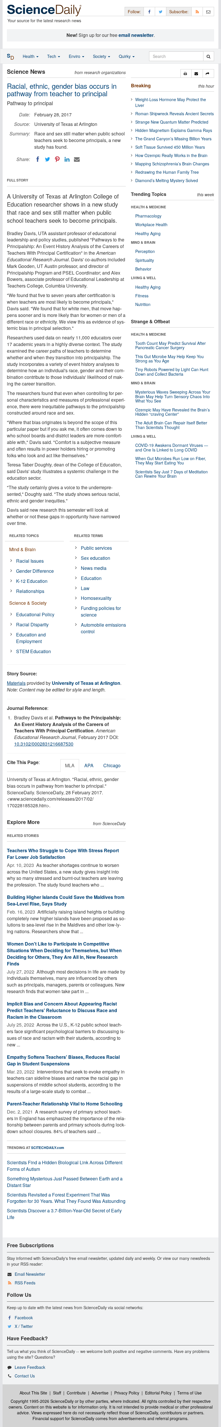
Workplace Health (151, 224)
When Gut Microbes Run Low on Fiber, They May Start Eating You (170, 460)
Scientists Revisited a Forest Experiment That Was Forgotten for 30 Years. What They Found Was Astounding (66, 1198)
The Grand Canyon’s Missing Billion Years (173, 138)
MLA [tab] (70, 765)
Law (85, 588)
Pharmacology (148, 216)
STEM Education (33, 651)
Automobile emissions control (103, 628)
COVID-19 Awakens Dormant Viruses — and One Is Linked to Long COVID (171, 447)
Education (91, 578)
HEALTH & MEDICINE (148, 206)
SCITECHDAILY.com (47, 1147)
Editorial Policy (158, 1393)
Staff (57, 1393)
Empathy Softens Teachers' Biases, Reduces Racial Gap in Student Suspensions (63, 1060)
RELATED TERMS (88, 535)
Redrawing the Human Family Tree (167, 172)
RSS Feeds (25, 1283)
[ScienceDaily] (44, 10)
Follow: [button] (134, 11)
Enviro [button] (75, 56)
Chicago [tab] (112, 765)
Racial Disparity (32, 624)
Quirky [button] (125, 56)
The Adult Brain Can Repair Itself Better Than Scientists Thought (171, 425)
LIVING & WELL (143, 277)
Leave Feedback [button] (30, 1367)
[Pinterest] (57, 159)
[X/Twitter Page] (160, 11)
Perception (145, 251)
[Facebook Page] (149, 11)
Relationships (30, 591)
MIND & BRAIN (143, 242)
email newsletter (136, 35)
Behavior (143, 269)
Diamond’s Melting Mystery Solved (166, 180)
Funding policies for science (101, 611)
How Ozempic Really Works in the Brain (171, 155)
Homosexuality (96, 598)
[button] (186, 73)
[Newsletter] (208, 11)
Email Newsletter (30, 1274)
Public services (96, 548)
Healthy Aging (148, 233)
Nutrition (142, 304)
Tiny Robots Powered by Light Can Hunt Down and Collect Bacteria (171, 371)
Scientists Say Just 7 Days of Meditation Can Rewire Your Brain (171, 474)
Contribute (76, 1393)
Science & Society (28, 603)
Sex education (95, 558)
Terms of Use (189, 1393)
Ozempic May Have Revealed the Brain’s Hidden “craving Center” (172, 412)
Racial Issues (30, 560)
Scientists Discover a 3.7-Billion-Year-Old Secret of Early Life (64, 1213)
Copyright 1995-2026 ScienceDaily (42, 1401)
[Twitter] (47, 159)
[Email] (76, 159)
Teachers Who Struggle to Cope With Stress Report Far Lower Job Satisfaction (63, 853)
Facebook (24, 1317)
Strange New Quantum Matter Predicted (171, 122)
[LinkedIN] (67, 159)
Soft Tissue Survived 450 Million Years (170, 147)
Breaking (141, 85)
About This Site (33, 1393)
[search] (208, 56)
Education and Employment (31, 637)
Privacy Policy (126, 1393)
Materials (16, 683)
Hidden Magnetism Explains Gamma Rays (173, 130)
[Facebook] (37, 159)
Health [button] (29, 56)
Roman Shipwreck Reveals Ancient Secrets (174, 113)
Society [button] (100, 56)
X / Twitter (24, 1326)
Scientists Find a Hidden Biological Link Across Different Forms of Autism (64, 1165)
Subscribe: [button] (178, 11)
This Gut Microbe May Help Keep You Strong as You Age (169, 359)
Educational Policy (35, 614)
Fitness (141, 295)
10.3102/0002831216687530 (43, 743)
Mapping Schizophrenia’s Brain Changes (172, 164)
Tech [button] (52, 56)
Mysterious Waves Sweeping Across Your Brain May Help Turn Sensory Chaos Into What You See (172, 396)
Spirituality (144, 260)
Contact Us (25, 1376)
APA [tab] (89, 765)
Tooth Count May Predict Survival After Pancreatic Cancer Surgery (170, 345)
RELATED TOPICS (24, 535)
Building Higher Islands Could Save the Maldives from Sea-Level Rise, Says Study (65, 900)
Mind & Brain (22, 549)
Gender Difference (35, 571)
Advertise (100, 1393)
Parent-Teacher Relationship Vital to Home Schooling (65, 1103)
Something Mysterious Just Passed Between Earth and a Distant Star (65, 1181)
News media (93, 568)
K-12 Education (31, 581)
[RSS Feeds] (197, 11)
